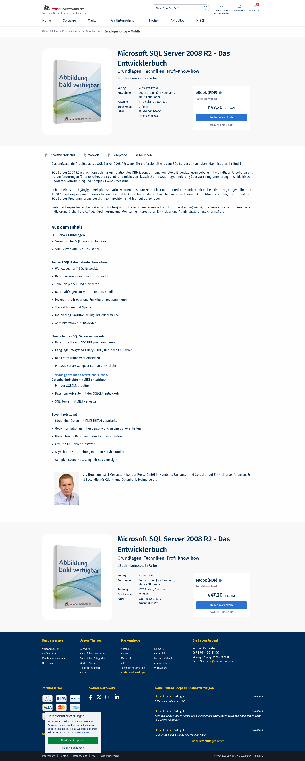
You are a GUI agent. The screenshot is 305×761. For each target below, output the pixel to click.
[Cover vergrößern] (77, 92)
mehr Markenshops (133, 672)
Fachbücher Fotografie (92, 658)
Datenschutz (80, 755)
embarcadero (162, 663)
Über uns (47, 663)
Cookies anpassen (73, 747)
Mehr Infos (83, 732)
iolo (123, 663)
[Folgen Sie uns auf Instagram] (108, 698)
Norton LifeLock (163, 658)
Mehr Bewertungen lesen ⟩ (209, 741)
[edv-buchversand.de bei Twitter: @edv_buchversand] (99, 698)
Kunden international (54, 658)
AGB (94, 755)
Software (85, 649)
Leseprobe (119, 155)
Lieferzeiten (49, 653)
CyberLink (159, 653)
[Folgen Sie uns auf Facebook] (91, 698)
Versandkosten (50, 649)
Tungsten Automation (133, 667)
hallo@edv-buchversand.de (222, 661)
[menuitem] (52, 31)
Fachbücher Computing (93, 653)
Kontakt (64, 755)
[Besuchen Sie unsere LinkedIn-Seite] (118, 698)
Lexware (159, 649)
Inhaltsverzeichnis (62, 155)
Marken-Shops (88, 663)
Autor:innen (144, 155)
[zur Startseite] (64, 10)
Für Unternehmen (90, 667)
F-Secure (126, 653)
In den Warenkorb (221, 117)
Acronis (125, 649)
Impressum (48, 755)
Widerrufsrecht (110, 755)
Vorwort (93, 155)
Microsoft (126, 658)
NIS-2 (83, 672)
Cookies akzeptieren (73, 740)
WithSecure (160, 667)
